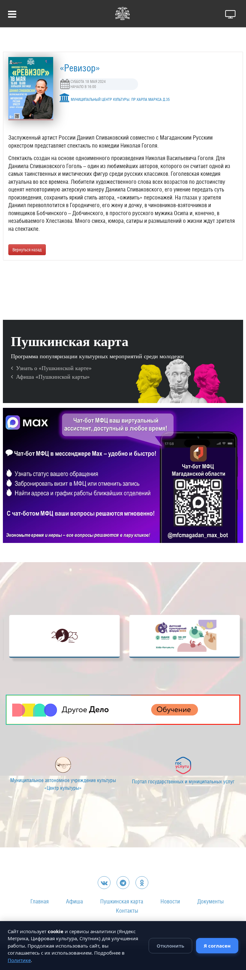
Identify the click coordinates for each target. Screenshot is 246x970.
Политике (19, 960)
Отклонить (170, 945)
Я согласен (217, 945)
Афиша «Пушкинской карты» (51, 377)
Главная (39, 901)
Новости (170, 901)
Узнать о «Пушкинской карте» (52, 368)
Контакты (127, 910)
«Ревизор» (80, 68)
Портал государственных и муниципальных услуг (95, 782)
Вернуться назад (27, 249)
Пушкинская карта (121, 901)
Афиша (74, 901)
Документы (210, 901)
